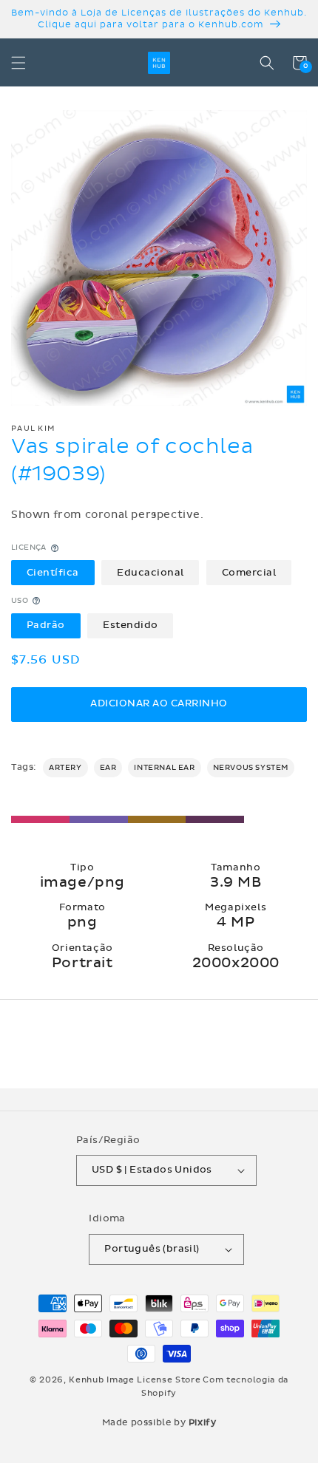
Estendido (130, 625)
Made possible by (159, 1422)
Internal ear (164, 767)
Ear (108, 767)
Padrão (46, 625)
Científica (53, 573)
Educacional (150, 573)
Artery (65, 767)
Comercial (249, 573)
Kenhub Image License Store (134, 1380)
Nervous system (250, 767)
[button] (18, 63)
